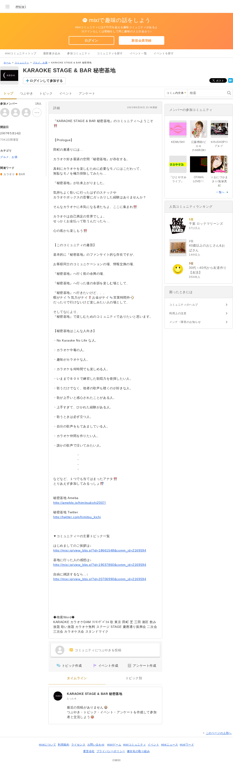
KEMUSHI (178, 142)
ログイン (91, 40)
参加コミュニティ (78, 53)
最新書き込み (52, 53)
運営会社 (88, 751)
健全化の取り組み (138, 751)
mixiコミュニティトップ (20, 53)
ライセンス (78, 744)
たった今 (71, 698)
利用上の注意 (178, 313)
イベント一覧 (138, 53)
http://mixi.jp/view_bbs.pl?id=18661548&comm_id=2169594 (99, 550)
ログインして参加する (46, 80)
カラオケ (9, 174)
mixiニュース (169, 744)
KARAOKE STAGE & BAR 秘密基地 (94, 694)
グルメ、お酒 (40, 62)
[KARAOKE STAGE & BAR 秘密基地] (57, 696)
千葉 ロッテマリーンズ (206, 223)
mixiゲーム (114, 744)
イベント (65, 93)
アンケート (87, 93)
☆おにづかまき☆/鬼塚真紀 (219, 181)
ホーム (7, 62)
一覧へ (220, 192)
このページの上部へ (219, 733)
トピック (46, 93)
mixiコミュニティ (134, 744)
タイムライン (77, 678)
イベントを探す (164, 53)
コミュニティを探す (110, 53)
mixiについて (47, 744)
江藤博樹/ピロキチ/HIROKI (198, 146)
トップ (8, 93)
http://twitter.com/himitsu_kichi (77, 517)
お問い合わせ (96, 744)
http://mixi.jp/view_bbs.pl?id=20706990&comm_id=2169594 (99, 579)
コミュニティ (22, 62)
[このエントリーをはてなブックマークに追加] (230, 81)
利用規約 (63, 744)
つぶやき (26, 93)
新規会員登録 (142, 40)
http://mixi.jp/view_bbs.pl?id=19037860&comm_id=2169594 (99, 564)
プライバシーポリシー (110, 751)
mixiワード (187, 744)
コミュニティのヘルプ (183, 304)
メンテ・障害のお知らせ (185, 322)
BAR (22, 174)
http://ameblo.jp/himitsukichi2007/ (79, 502)
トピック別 (134, 678)
